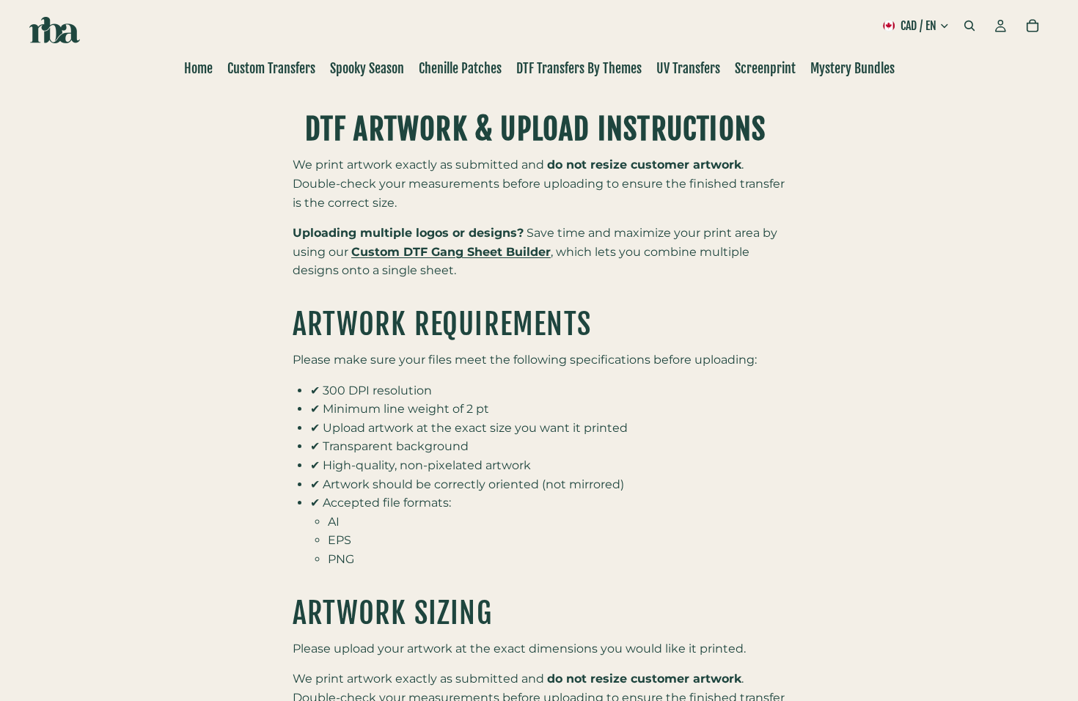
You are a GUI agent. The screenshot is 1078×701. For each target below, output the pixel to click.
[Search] (969, 26)
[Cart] (1032, 26)
